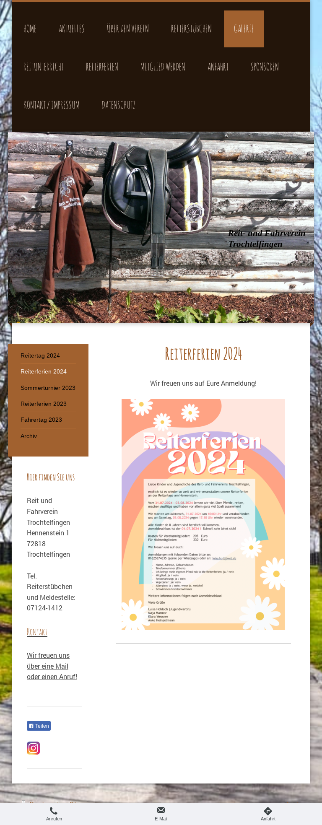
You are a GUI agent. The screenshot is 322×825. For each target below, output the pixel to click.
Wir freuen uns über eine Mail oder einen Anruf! (52, 666)
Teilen (41, 726)
